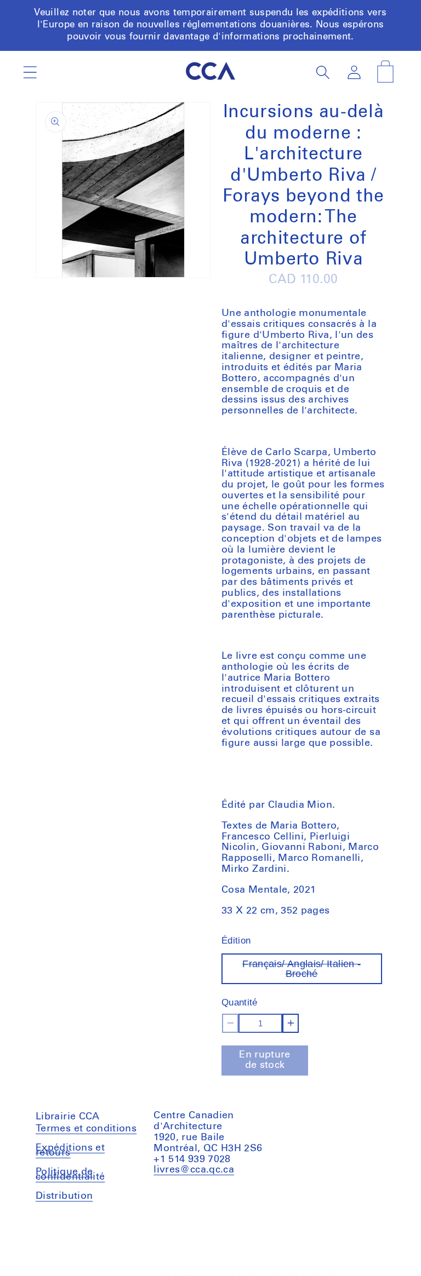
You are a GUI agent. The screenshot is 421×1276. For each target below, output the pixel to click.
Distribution (64, 1196)
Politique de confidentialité (70, 1174)
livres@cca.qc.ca (193, 1170)
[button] (29, 72)
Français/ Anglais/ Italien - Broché (309, 971)
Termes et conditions (86, 1130)
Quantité (239, 1002)
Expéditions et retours (70, 1150)
